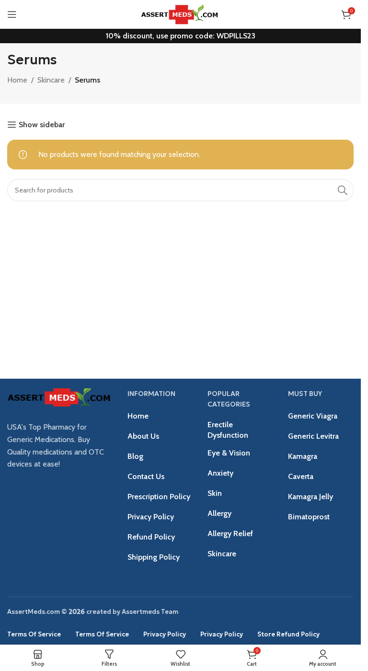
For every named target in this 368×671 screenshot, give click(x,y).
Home (17, 79)
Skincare (51, 79)
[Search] (343, 190)
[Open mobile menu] (12, 14)
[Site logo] (180, 13)
